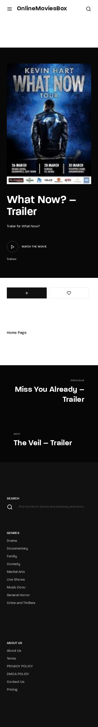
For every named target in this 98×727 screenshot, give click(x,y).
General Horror (18, 595)
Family (12, 556)
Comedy (13, 564)
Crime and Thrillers (21, 603)
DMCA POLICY (18, 674)
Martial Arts (16, 572)
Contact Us (16, 682)
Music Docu (16, 587)
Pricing (12, 690)
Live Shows (16, 580)
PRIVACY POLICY (20, 666)
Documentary (17, 548)
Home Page (16, 333)
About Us (14, 651)
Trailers (12, 259)
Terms (11, 658)
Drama (12, 541)
